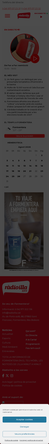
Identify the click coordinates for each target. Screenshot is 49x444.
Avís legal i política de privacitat (31, 440)
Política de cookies (11, 440)
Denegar (24, 426)
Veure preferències (24, 434)
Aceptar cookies (24, 419)
